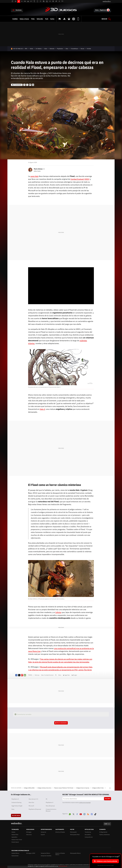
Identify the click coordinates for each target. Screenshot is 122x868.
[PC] (60, 19)
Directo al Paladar (60, 832)
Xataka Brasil (15, 855)
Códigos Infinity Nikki (29, 788)
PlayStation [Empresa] (35, 809)
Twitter (27, 85)
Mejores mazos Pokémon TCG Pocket (64, 788)
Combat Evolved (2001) (80, 179)
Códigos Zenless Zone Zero (44, 788)
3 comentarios (18, 85)
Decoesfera (88, 834)
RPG (26, 48)
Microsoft (31, 806)
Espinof (43, 834)
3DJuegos (61, 9)
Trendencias (88, 832)
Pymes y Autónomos (104, 834)
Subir (105, 824)
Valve (45, 48)
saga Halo (34, 176)
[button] (39, 169)
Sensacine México (45, 853)
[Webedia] (16, 823)
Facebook (24, 85)
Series (52, 19)
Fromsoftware (74, 48)
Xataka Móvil (15, 834)
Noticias (37, 675)
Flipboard (30, 85)
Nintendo (52, 48)
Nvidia (31, 48)
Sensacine (43, 832)
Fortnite (89, 48)
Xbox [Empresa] (50, 806)
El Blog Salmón (103, 832)
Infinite (58, 612)
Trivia (33, 19)
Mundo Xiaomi (15, 842)
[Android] (78, 19)
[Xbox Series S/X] (69, 19)
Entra (97, 10)
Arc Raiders (39, 48)
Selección (40, 19)
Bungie (75, 675)
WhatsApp (69, 813)
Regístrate (103, 10)
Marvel (82, 48)
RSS (88, 813)
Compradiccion (89, 837)
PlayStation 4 (49, 802)
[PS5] (64, 19)
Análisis (15, 19)
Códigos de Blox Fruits (98, 788)
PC (56, 675)
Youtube (80, 813)
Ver (62, 723)
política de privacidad (85, 802)
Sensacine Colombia (46, 855)
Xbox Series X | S (33, 799)
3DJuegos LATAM (30, 853)
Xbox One (31, 802)
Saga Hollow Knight (17, 806)
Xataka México (15, 853)
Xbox (67, 48)
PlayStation (60, 48)
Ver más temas (16, 815)
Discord (91, 813)
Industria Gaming (16, 802)
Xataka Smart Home (17, 839)
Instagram (84, 813)
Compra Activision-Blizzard (51, 810)
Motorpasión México (75, 853)
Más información (63, 866)
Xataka (13, 832)
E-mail (33, 85)
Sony (13, 809)
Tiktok (95, 813)
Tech (46, 19)
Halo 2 (42, 409)
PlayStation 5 (15, 799)
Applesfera (14, 837)
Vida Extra (29, 834)
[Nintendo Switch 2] (74, 19)
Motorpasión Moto (75, 834)
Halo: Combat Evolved (47, 675)
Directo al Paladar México (60, 853)
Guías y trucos (24, 19)
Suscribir (107, 798)
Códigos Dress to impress (82, 788)
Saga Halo (67, 675)
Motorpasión (73, 832)
